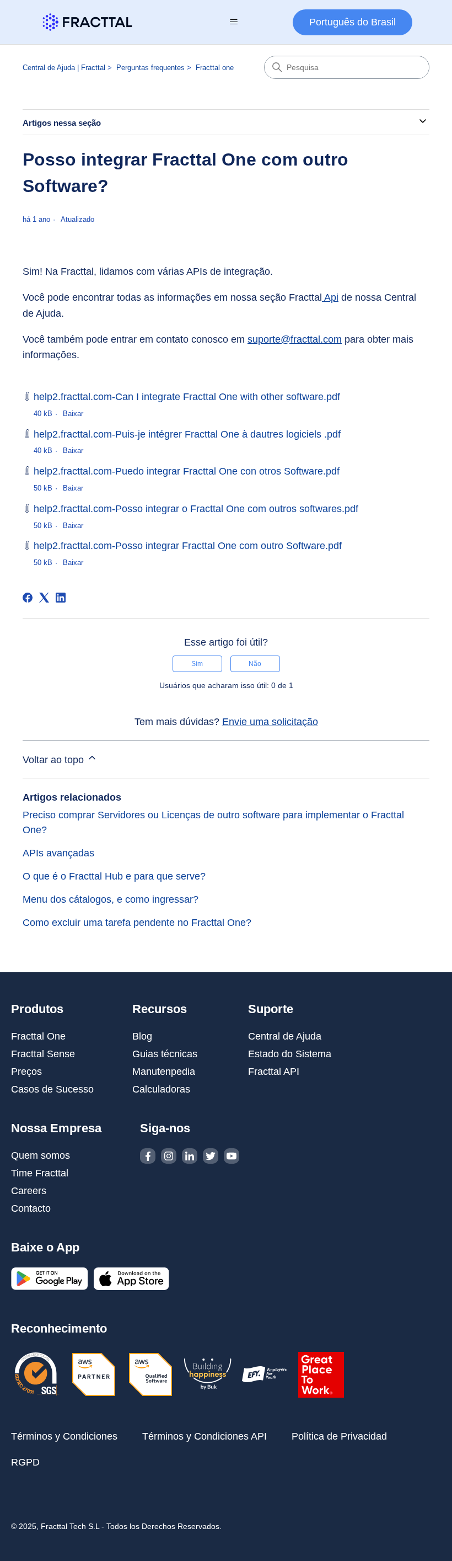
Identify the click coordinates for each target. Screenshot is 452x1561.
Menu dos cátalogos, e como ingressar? (110, 899)
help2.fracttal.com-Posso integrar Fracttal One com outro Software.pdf (188, 545)
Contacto (31, 1208)
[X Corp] (44, 598)
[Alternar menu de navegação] (233, 22)
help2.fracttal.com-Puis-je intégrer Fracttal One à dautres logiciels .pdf (187, 434)
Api (330, 297)
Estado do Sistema (289, 1053)
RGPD (25, 1462)
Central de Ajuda (284, 1036)
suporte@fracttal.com (294, 339)
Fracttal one (215, 67)
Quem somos (40, 1155)
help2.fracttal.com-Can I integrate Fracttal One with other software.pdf (187, 396)
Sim (197, 664)
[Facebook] (28, 598)
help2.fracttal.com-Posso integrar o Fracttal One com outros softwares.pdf (196, 508)
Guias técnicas (164, 1053)
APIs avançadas (58, 853)
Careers (28, 1190)
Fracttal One (38, 1036)
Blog (142, 1036)
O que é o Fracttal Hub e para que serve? (114, 876)
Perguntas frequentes (150, 67)
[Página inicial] (87, 22)
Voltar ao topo (55, 759)
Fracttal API (273, 1071)
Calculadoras (161, 1089)
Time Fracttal (39, 1173)
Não (255, 664)
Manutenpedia (163, 1071)
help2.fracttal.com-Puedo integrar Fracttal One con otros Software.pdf (187, 471)
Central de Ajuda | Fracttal (64, 67)
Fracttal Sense (43, 1053)
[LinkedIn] (61, 598)
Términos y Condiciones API (204, 1436)
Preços (26, 1071)
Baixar (73, 413)
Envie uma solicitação (270, 721)
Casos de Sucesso (52, 1089)
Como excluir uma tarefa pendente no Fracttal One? (137, 922)
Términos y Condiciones (64, 1436)
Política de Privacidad (339, 1436)
